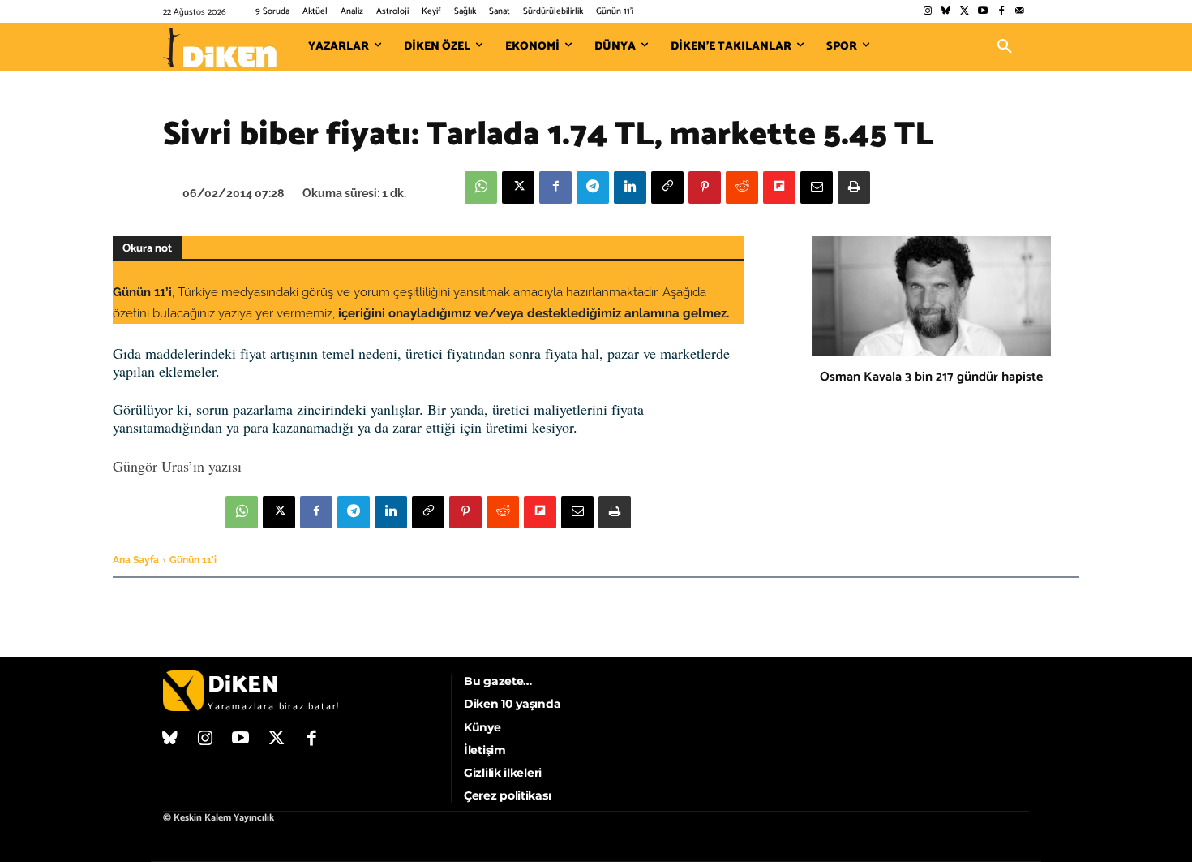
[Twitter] (964, 11)
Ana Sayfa (136, 560)
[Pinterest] (704, 187)
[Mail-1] (1019, 11)
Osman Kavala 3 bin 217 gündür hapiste (931, 377)
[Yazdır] (854, 187)
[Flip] (779, 187)
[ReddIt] (742, 187)
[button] (1004, 47)
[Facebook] (1001, 11)
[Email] (816, 187)
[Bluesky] (946, 11)
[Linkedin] (630, 187)
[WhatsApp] (481, 187)
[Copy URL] (667, 187)
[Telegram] (593, 187)
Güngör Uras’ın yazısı (177, 466)
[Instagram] (927, 11)
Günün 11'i (193, 560)
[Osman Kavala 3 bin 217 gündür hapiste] (931, 296)
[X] (518, 187)
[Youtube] (983, 11)
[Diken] (220, 47)
